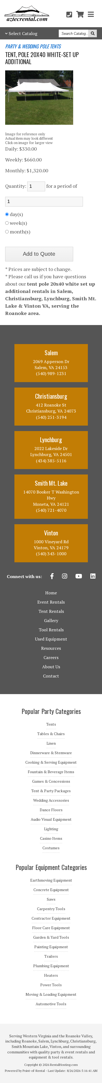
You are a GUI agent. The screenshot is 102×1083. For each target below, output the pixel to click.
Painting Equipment (51, 947)
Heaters (51, 975)
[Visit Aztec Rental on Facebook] (52, 577)
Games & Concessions (51, 781)
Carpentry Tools (51, 909)
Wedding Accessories (51, 800)
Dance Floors (51, 810)
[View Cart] (80, 14)
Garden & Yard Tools (51, 937)
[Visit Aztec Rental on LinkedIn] (92, 577)
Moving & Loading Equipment (51, 994)
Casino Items (51, 838)
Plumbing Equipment (51, 966)
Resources (51, 648)
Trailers (51, 956)
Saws (51, 899)
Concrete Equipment (51, 890)
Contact (51, 676)
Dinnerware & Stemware (51, 753)
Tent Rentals (51, 611)
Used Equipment (51, 639)
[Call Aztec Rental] (69, 14)
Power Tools (51, 985)
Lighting (51, 829)
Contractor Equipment (51, 918)
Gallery (51, 620)
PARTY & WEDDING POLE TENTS (33, 46)
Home (51, 593)
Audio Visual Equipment (51, 819)
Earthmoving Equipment (51, 880)
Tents (51, 724)
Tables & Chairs (51, 734)
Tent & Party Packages (51, 791)
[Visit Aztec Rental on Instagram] (64, 577)
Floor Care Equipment (51, 928)
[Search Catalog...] (92, 33)
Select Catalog (23, 33)
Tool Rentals (51, 630)
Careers (51, 657)
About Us (51, 667)
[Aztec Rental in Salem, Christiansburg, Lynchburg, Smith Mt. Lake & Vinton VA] (27, 20)
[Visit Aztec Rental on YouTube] (78, 577)
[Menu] (91, 14)
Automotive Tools (51, 1004)
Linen (51, 743)
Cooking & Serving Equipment (51, 762)
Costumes (51, 848)
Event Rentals (51, 602)
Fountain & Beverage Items (51, 772)
